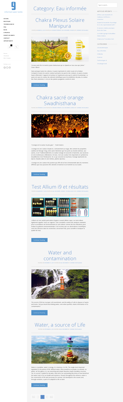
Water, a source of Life (60, 324)
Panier (5, 53)
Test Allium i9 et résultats (60, 186)
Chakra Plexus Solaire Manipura (59, 23)
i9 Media (100, 54)
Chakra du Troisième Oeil (105, 39)
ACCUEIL (6, 18)
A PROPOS (7, 32)
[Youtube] (10, 67)
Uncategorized (102, 63)
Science (72, 30)
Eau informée (66, 30)
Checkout (6, 55)
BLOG (5, 30)
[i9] (13, 8)
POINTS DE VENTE (9, 35)
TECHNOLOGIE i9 (9, 24)
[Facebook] (5, 67)
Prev (33, 397)
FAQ (5, 27)
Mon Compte (7, 58)
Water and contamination (60, 255)
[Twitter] (7, 67)
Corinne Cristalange (82, 30)
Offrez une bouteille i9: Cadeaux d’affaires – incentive (105, 17)
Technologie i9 (70, 191)
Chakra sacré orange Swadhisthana (60, 100)
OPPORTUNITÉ (8, 41)
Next (51, 397)
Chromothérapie (56, 30)
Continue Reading (39, 85)
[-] (9, 46)
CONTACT (7, 38)
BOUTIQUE (7, 21)
